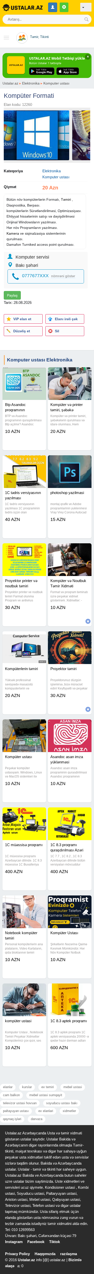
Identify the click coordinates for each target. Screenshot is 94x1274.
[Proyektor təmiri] (69, 637)
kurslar (27, 1087)
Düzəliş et (21, 331)
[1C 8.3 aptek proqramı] (69, 989)
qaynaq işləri (12, 1119)
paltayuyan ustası (16, 1111)
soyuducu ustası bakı (61, 1103)
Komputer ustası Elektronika (39, 359)
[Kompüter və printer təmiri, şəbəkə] (69, 373)
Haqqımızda (45, 1254)
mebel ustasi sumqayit (45, 1095)
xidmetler (69, 1111)
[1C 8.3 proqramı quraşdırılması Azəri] (69, 813)
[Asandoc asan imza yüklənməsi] (69, 725)
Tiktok (54, 1242)
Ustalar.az (10, 83)
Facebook (35, 1242)
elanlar (8, 1087)
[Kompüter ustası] (24, 725)
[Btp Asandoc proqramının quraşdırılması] (24, 373)
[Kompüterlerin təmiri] (24, 637)
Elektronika (31, 83)
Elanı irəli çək (66, 319)
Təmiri (66, 199)
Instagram (14, 1242)
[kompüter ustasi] (24, 989)
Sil (57, 331)
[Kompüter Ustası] (69, 901)
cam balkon (11, 1095)
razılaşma (68, 1254)
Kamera (13, 233)
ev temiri (47, 1087)
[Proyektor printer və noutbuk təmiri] (24, 549)
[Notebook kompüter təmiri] (24, 901)
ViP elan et (22, 319)
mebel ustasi (72, 1087)
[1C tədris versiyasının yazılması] (24, 461)
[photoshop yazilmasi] (69, 461)
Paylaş (12, 295)
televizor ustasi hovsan (20, 1103)
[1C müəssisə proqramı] (24, 813)
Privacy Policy (17, 1254)
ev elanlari (45, 1111)
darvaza (36, 1119)
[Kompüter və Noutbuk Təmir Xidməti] (69, 549)
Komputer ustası (56, 83)
